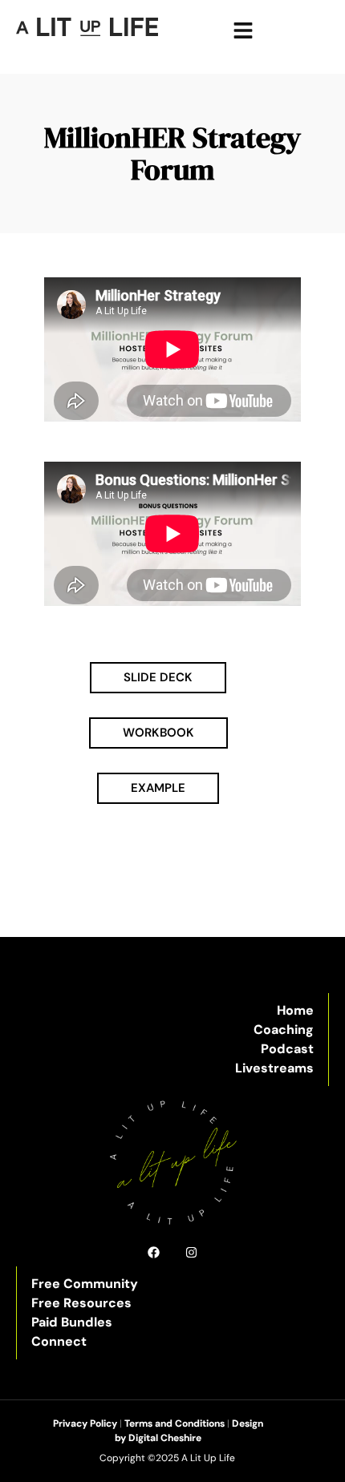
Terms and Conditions (174, 1423)
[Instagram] (191, 1252)
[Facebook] (154, 1252)
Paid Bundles (71, 1322)
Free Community (84, 1283)
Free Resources (81, 1302)
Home (295, 1010)
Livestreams (274, 1068)
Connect (59, 1341)
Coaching (284, 1029)
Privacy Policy (85, 1423)
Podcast (287, 1048)
